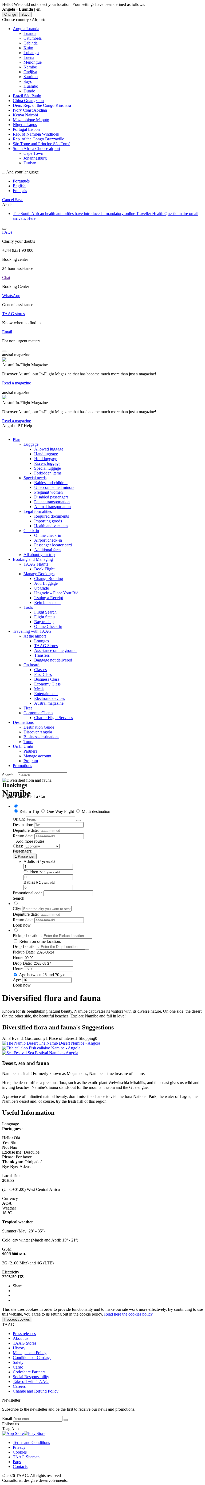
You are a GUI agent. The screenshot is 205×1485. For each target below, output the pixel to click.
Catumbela (32, 38)
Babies (39, 882)
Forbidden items (47, 473)
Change (10, 15)
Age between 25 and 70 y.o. (42, 974)
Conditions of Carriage (32, 1357)
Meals (39, 689)
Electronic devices (49, 698)
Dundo (29, 91)
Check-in (31, 530)
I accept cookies (17, 1319)
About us (20, 1338)
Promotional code (27, 893)
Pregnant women (48, 492)
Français (20, 190)
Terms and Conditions (31, 1442)
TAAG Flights (35, 564)
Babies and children (51, 482)
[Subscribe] (66, 1420)
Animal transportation (52, 506)
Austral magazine (49, 703)
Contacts (20, 1466)
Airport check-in (48, 540)
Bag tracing (44, 621)
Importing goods (48, 521)
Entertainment (46, 693)
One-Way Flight (60, 811)
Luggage (30, 444)
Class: (18, 846)
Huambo (30, 86)
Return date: (23, 836)
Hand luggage (46, 454)
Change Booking (48, 578)
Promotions (22, 765)
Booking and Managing (33, 559)
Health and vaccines (51, 526)
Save (25, 15)
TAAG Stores (46, 645)
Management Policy (29, 1352)
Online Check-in (48, 626)
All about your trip (39, 554)
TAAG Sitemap (26, 1457)
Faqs (17, 1461)
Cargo (18, 1367)
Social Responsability (31, 1376)
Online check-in (47, 535)
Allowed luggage (48, 449)
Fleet (27, 708)
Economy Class (47, 684)
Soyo (27, 81)
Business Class (46, 679)
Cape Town (33, 153)
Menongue (32, 62)
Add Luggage (46, 583)
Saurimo (30, 76)
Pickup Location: (27, 935)
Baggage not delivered (53, 660)
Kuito (28, 48)
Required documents (51, 516)
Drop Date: (22, 963)
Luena (28, 57)
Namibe (30, 67)
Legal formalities (37, 511)
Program (30, 760)
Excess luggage (47, 463)
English (19, 186)
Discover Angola (37, 732)
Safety (18, 1362)
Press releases (24, 1333)
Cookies (20, 1452)
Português (21, 181)
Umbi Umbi (23, 746)
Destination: (23, 824)
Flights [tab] (8, 796)
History (19, 1348)
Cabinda (30, 43)
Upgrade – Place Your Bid (56, 593)
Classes (40, 669)
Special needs (34, 478)
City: (17, 908)
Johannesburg (35, 158)
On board (31, 665)
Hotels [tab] (20, 796)
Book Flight (44, 569)
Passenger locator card (53, 545)
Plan (16, 439)
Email (7, 1418)
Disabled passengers (51, 497)
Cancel (8, 199)
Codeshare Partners (29, 1372)
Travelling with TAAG (32, 631)
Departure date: (26, 830)
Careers (19, 1386)
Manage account (37, 756)
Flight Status (44, 617)
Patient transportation (52, 502)
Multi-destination (96, 811)
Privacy (19, 1447)
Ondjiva (30, 72)
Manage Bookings (38, 573)
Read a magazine (16, 383)
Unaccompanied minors (54, 487)
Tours (28, 741)
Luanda (29, 33)
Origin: (19, 819)
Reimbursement (47, 602)
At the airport (34, 636)
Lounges (41, 641)
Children (41, 872)
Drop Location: (26, 946)
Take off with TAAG (31, 1381)
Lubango (31, 52)
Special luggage (47, 468)
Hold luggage (45, 458)
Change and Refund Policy (35, 1391)
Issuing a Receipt (48, 597)
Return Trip (29, 811)
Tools (28, 607)
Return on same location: (40, 941)
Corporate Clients (38, 713)
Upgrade (41, 588)
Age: (17, 979)
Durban (29, 163)
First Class (43, 674)
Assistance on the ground (55, 650)
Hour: (18, 957)
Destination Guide (38, 727)
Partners (30, 751)
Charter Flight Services (53, 717)
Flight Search (45, 612)
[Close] (4, 229)
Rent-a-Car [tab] (36, 796)
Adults (39, 861)
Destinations (23, 722)
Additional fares (47, 549)
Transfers (42, 655)
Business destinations (41, 737)
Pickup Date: (24, 952)
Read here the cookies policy (128, 1314)
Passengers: (22, 851)
